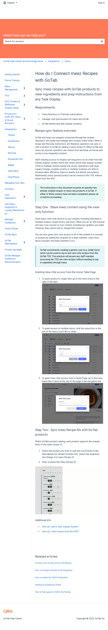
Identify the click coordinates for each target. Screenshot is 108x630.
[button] (24, 87)
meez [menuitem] (11, 165)
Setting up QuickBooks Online (48, 585)
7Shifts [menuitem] (11, 135)
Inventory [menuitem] (9, 189)
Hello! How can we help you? (24, 35)
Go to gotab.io (95, 12)
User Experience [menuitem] (10, 196)
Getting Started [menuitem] (12, 74)
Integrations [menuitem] (11, 129)
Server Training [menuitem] (12, 80)
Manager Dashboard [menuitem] (10, 221)
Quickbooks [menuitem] (14, 141)
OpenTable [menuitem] (13, 171)
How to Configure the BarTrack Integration (53, 570)
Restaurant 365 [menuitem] (15, 159)
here (72, 240)
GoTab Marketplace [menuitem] (11, 242)
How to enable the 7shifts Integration (51, 577)
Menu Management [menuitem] (11, 88)
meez (67, 61)
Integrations (54, 61)
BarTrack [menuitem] (12, 153)
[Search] (102, 41)
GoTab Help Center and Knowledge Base (23, 61)
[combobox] (51, 41)
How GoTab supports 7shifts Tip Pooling (52, 592)
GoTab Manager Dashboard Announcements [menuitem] (13, 258)
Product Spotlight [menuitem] (13, 249)
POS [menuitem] (7, 95)
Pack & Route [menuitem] (11, 228)
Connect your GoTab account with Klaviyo (53, 563)
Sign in (101, 2)
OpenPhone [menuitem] (13, 177)
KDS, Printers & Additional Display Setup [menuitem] (12, 104)
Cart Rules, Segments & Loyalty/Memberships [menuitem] (14, 209)
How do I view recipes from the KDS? (60, 531)
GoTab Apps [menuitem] (11, 234)
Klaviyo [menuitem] (11, 147)
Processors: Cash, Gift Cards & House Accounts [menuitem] (13, 118)
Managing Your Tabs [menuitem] (14, 183)
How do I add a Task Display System (60, 526)
